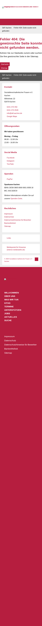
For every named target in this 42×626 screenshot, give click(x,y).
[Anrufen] (6, 328)
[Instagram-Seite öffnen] (16, 328)
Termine (9, 306)
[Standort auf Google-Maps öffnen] (22, 328)
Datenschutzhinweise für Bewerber (17, 220)
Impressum (8, 214)
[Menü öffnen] (39, 22)
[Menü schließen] (37, 272)
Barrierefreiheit (10, 223)
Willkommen (11, 293)
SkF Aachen (7, 28)
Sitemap (7, 226)
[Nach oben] (36, 259)
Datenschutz (9, 217)
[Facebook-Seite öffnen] (12, 328)
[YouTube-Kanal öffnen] (19, 328)
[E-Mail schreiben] (9, 328)
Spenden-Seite (16, 198)
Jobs (7, 313)
